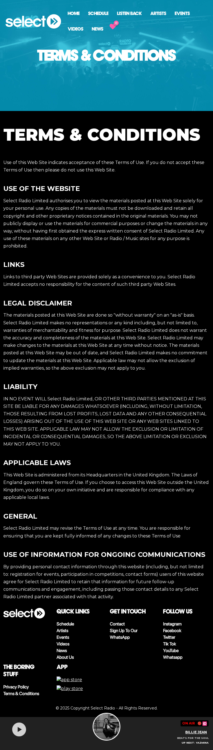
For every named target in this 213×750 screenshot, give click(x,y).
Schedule (98, 13)
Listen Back (129, 13)
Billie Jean (196, 732)
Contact (117, 624)
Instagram (172, 624)
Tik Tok (169, 644)
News (62, 650)
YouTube (171, 650)
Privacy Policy (16, 687)
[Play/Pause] (19, 729)
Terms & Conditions (21, 693)
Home (74, 13)
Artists (158, 13)
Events (182, 13)
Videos (75, 29)
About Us (65, 657)
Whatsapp (172, 657)
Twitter (169, 637)
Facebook (172, 630)
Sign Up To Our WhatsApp (124, 634)
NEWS (97, 29)
